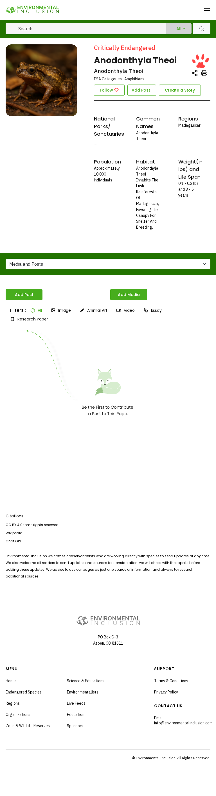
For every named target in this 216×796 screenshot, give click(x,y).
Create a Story (180, 90)
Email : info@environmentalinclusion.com (181, 720)
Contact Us (168, 706)
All (178, 28)
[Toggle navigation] (207, 10)
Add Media (129, 294)
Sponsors (75, 725)
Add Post (141, 90)
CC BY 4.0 (14, 524)
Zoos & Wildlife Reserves (28, 725)
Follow (106, 90)
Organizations (18, 714)
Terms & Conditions (171, 680)
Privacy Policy (166, 692)
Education (75, 714)
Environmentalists (82, 692)
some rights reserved (40, 524)
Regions (13, 703)
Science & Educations (85, 680)
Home (11, 680)
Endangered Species (24, 692)
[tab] (16, 310)
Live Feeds (76, 703)
